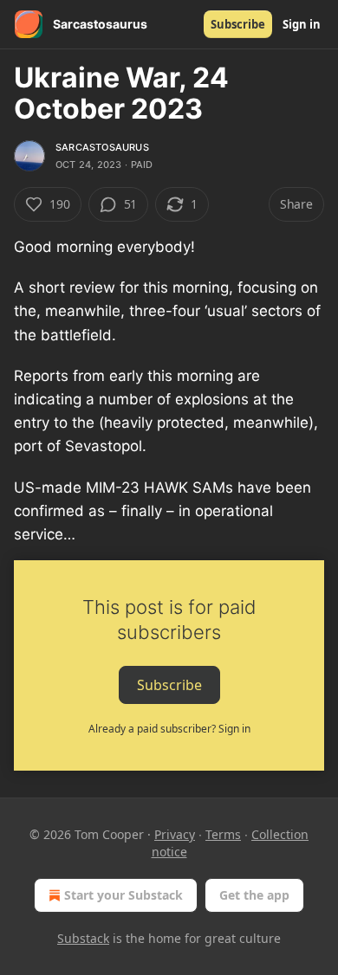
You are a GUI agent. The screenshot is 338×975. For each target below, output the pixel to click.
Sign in (302, 24)
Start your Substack (123, 895)
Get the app (254, 895)
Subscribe (238, 24)
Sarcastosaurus (102, 147)
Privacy (174, 834)
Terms (223, 834)
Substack (83, 938)
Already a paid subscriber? (169, 728)
